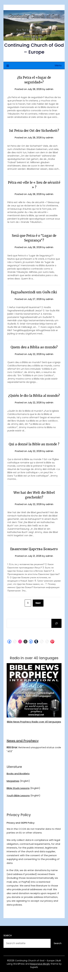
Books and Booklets (18, 773)
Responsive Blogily (40, 963)
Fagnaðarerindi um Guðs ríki (34, 292)
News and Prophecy (23, 741)
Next (38, 603)
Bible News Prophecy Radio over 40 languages (34, 721)
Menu (58, 65)
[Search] (56, 623)
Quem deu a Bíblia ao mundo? (34, 347)
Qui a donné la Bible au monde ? (34, 444)
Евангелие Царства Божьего (34, 549)
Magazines (13, 781)
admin (49, 89)
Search (7, 935)
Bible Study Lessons (18, 788)
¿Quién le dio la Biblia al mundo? (34, 396)
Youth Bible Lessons (18, 795)
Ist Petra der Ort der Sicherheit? (34, 131)
